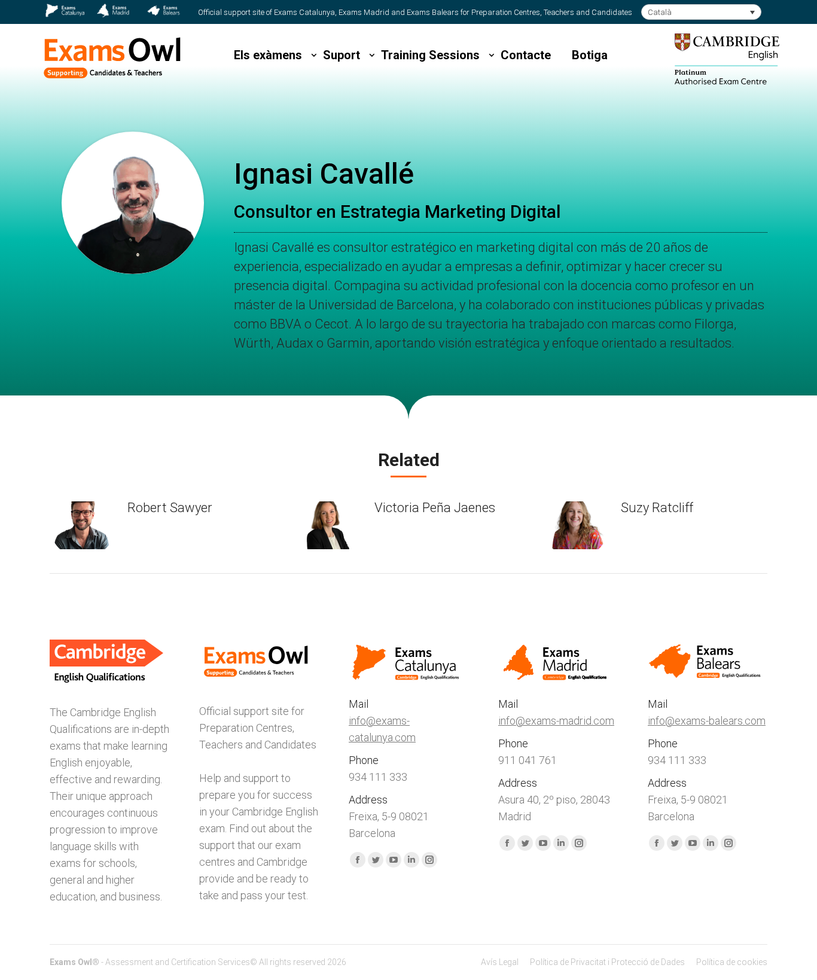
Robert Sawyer (169, 507)
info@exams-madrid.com (556, 720)
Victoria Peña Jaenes (434, 507)
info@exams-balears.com (707, 720)
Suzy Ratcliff (657, 507)
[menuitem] (500, 962)
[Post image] (82, 525)
